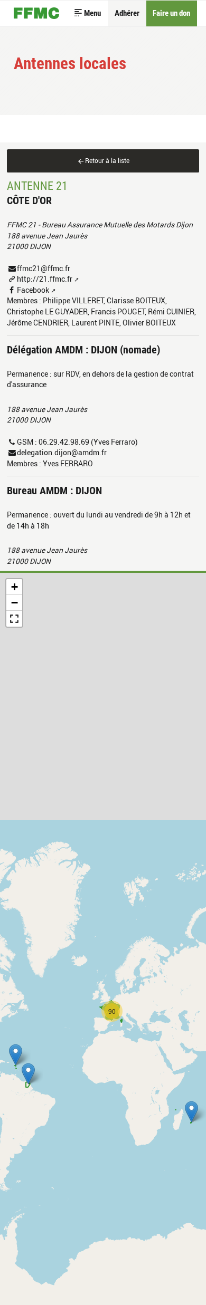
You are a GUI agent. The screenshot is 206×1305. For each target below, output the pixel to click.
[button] (191, 1111)
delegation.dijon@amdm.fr (62, 452)
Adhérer (127, 13)
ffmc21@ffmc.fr (43, 268)
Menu (92, 13)
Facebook (33, 290)
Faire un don (171, 13)
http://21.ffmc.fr (44, 279)
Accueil (36, 14)
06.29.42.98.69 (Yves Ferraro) (88, 442)
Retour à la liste (107, 160)
